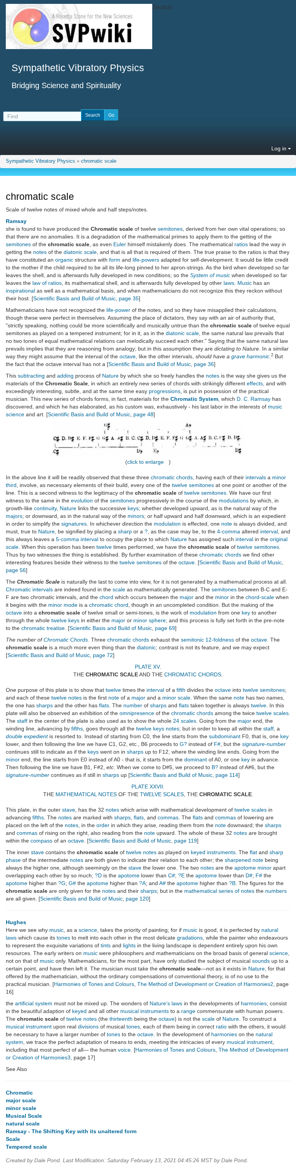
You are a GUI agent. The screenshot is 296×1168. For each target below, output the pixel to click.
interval (269, 531)
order (102, 825)
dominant (195, 759)
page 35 (129, 298)
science (88, 930)
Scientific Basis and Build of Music (74, 298)
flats (104, 705)
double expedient (27, 736)
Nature (110, 376)
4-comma (228, 531)
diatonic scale (80, 252)
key (246, 613)
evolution (82, 500)
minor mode (62, 605)
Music (244, 283)
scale (119, 589)
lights (129, 945)
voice (124, 1050)
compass (41, 841)
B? (215, 767)
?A (142, 883)
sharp (125, 531)
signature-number (264, 744)
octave (127, 356)
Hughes (16, 922)
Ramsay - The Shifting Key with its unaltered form (71, 1131)
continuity (45, 508)
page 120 (137, 899)
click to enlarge (145, 462)
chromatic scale (98, 161)
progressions (164, 391)
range (188, 1011)
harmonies (254, 1003)
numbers (276, 891)
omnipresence (136, 713)
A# (162, 883)
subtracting (31, 376)
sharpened (238, 860)
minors (136, 516)
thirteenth (121, 1019)
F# (217, 744)
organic (64, 260)
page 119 (185, 841)
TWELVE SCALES (162, 794)
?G (62, 883)
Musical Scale (24, 1116)
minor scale (176, 698)
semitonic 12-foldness (207, 640)
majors (14, 516)
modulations (234, 500)
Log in (279, 148)
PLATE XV (147, 667)
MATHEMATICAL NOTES (86, 794)
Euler (119, 244)
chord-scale (260, 597)
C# (171, 875)
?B (232, 883)
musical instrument (29, 1026)
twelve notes (141, 852)
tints (106, 945)
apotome (129, 875)
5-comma (67, 539)
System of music (210, 275)
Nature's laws (166, 1003)
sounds (261, 961)
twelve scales (272, 713)
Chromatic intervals (29, 589)
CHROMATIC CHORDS (192, 674)
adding (65, 376)
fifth (181, 690)
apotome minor (252, 868)
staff (22, 721)
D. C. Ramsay (254, 399)
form (114, 260)
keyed (79, 1011)
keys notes (166, 728)
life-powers (146, 260)
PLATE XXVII (147, 786)
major (186, 597)
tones (63, 938)
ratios (241, 244)
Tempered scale (26, 1147)
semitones (170, 229)
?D (98, 875)
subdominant (224, 736)
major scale (21, 1100)
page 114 (226, 775)
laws (229, 283)
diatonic (146, 647)
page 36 (204, 364)
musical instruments (144, 1011)
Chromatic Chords (66, 640)
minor (222, 597)
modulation (167, 524)
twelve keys (65, 620)
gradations (190, 938)
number (132, 705)
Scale (13, 1139)
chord (106, 597)
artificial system (33, 1003)
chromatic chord (108, 605)
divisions (88, 1026)
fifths (77, 728)
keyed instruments (213, 852)
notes (40, 252)
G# (72, 883)
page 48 (143, 414)
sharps (44, 705)
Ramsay (16, 221)
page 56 (16, 570)
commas (168, 817)
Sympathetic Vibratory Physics (40, 161)
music (56, 930)
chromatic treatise (43, 628)
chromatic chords (172, 477)
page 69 (165, 628)
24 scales (184, 721)
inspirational (20, 291)
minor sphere (149, 620)
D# (249, 875)
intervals (256, 477)
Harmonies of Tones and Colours (94, 984)
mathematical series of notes (219, 891)
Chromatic (19, 1093)
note (226, 524)
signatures (74, 524)
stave (68, 810)
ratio (221, 1026)
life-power (118, 310)
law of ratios (47, 283)
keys (133, 508)
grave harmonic (250, 356)
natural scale (23, 1123)
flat (253, 852)
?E (181, 875)
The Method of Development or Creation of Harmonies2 (205, 984)
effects (255, 383)
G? (183, 744)
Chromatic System (194, 399)
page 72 (103, 655)
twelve (179, 485)
